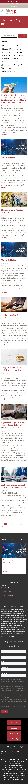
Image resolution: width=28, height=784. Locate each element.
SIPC (10, 779)
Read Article (6, 572)
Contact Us (14, 728)
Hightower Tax (14, 733)
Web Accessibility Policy (18, 747)
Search (22, 35)
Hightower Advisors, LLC (8, 769)
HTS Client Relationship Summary (14, 767)
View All (22, 539)
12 (24, 524)
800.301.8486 (5, 595)
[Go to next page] (2, 526)
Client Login (14, 6)
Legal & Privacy (7, 747)
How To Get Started (14, 1)
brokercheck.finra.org (18, 779)
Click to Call (14, 723)
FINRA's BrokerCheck (7, 601)
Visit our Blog (14, 739)
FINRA (6, 779)
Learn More (4, 134)
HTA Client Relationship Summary (14, 765)
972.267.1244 (14, 4)
